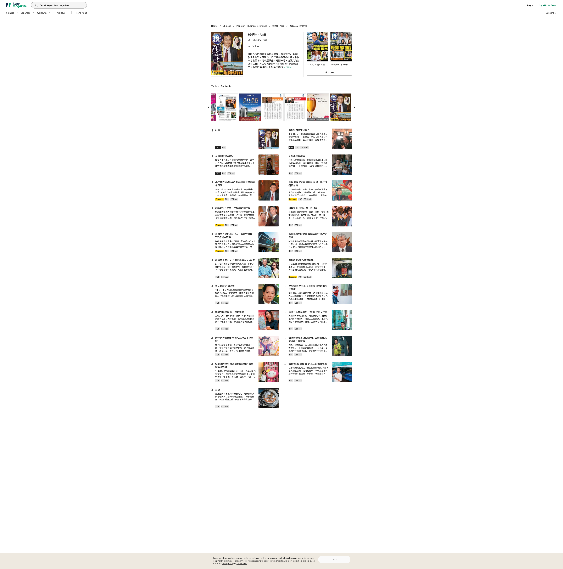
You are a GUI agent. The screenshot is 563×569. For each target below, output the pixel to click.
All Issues (329, 72)
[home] (16, 5)
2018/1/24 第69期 (298, 25)
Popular (240, 25)
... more (287, 67)
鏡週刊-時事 (278, 25)
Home (214, 25)
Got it (334, 559)
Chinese (227, 25)
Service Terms (241, 563)
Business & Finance (257, 25)
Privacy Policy (227, 563)
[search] (34, 5)
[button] (253, 46)
